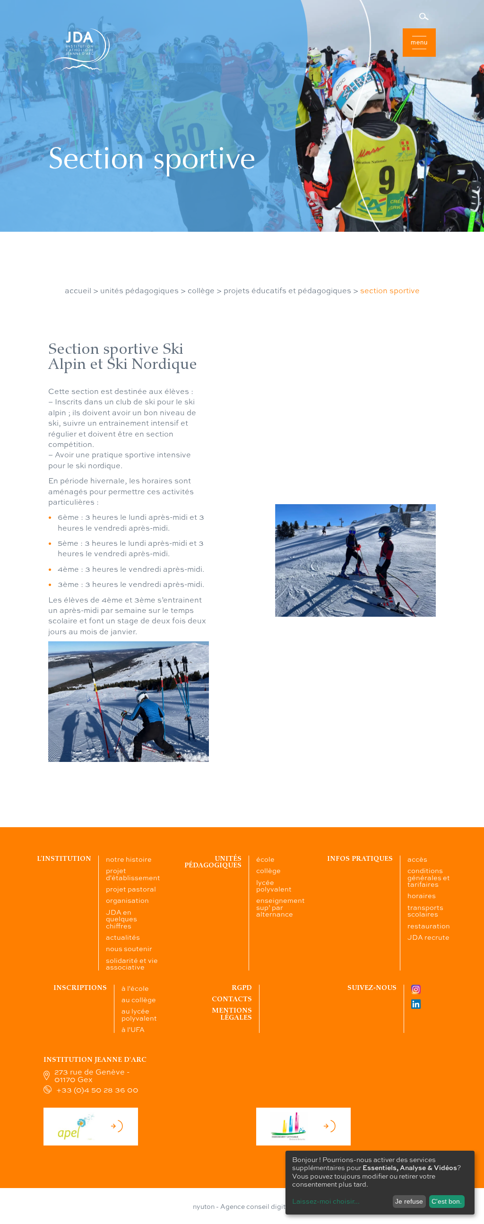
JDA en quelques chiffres (121, 918)
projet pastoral (131, 888)
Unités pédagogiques (213, 862)
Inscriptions (80, 988)
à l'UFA (133, 1029)
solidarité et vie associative (132, 963)
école (265, 859)
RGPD (242, 988)
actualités (123, 937)
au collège (138, 999)
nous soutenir (129, 948)
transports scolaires (425, 910)
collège (201, 290)
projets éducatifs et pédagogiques (287, 290)
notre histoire (129, 859)
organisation (127, 900)
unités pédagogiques (139, 290)
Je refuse (409, 1201)
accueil (78, 290)
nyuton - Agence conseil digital (242, 1206)
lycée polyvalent (274, 885)
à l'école (135, 988)
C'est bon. (447, 1201)
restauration (428, 925)
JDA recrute (428, 937)
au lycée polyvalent (139, 1014)
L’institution (64, 859)
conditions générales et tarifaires (428, 877)
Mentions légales (232, 1013)
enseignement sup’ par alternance (280, 906)
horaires (421, 895)
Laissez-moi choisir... (326, 1201)
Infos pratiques (360, 859)
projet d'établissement (133, 874)
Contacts (232, 999)
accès (417, 859)
